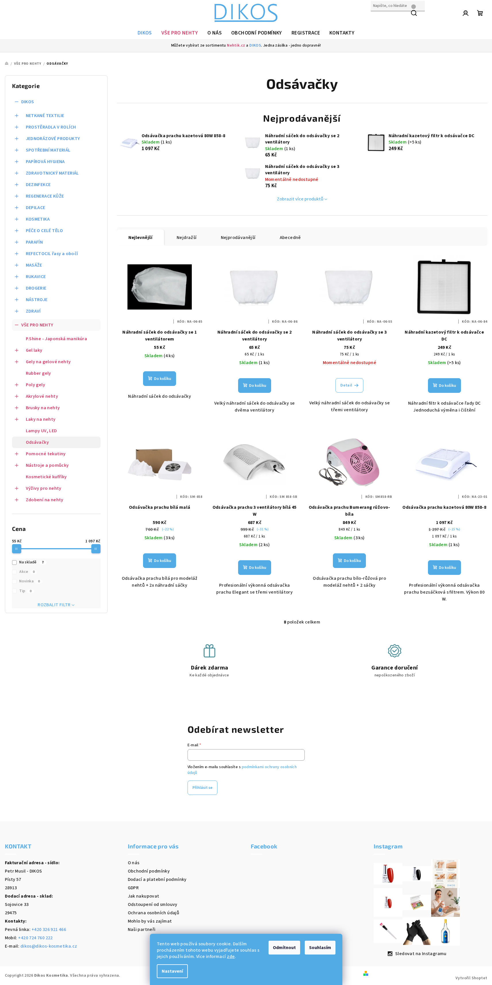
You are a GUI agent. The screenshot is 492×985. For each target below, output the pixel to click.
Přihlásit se (202, 788)
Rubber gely (38, 373)
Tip (25, 591)
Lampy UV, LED (41, 431)
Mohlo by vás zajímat (150, 921)
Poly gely (35, 385)
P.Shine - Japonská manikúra (56, 339)
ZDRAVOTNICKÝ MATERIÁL (52, 173)
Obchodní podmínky (149, 871)
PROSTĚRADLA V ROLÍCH (51, 127)
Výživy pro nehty (43, 488)
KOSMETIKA (38, 219)
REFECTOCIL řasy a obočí (52, 253)
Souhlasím (320, 947)
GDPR (133, 888)
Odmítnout (284, 947)
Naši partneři (142, 929)
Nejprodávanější (238, 237)
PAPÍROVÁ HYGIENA (45, 161)
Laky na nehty (41, 419)
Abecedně (290, 237)
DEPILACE (35, 207)
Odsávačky (37, 442)
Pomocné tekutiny (46, 454)
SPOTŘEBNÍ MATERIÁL (48, 150)
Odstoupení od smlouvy (152, 904)
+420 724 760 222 (35, 938)
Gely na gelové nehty (48, 362)
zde (231, 956)
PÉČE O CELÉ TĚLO (44, 230)
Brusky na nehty (43, 408)
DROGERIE (36, 288)
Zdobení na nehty (44, 500)
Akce (26, 572)
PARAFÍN (34, 242)
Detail (346, 385)
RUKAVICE (36, 276)
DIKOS (255, 45)
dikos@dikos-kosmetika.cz (48, 946)
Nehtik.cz (236, 45)
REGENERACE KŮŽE (45, 196)
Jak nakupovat (143, 896)
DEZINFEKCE (38, 184)
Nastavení (172, 971)
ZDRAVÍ (33, 311)
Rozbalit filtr (54, 605)
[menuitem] (145, 33)
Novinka (29, 581)
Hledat (378, 18)
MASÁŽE (34, 265)
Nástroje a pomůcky (47, 465)
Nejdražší (187, 237)
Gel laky (34, 350)
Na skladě (31, 562)
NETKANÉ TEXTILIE (45, 115)
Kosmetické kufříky (46, 477)
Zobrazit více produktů (300, 199)
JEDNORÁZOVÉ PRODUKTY (53, 138)
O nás (134, 863)
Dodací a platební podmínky (157, 879)
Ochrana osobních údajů (154, 913)
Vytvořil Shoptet (471, 978)
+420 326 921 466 (49, 929)
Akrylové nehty (42, 396)
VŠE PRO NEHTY (37, 325)
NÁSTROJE (37, 300)
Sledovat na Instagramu (421, 953)
